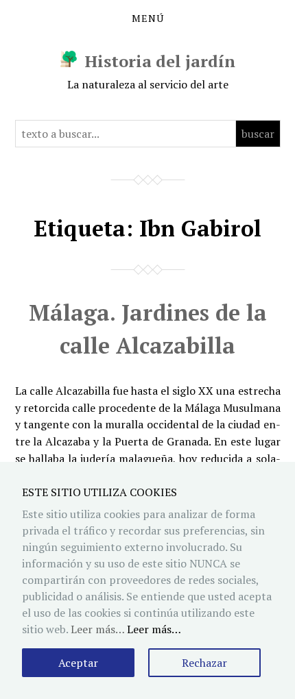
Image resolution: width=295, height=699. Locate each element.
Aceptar (78, 662)
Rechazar (204, 662)
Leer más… (154, 629)
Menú (148, 18)
